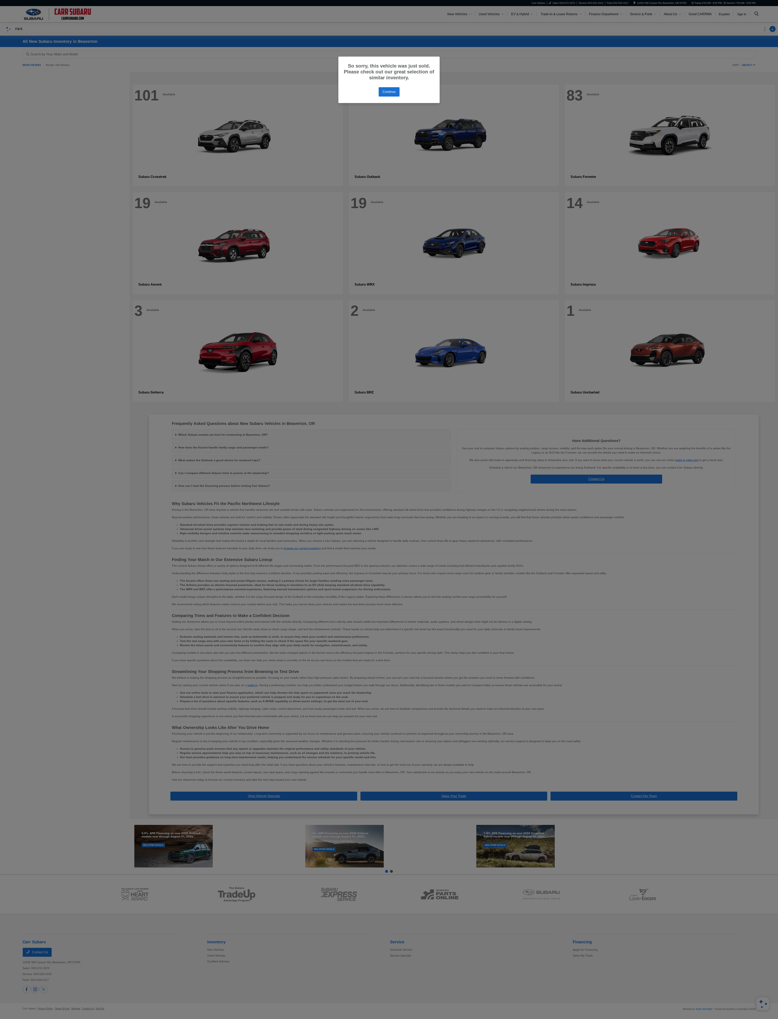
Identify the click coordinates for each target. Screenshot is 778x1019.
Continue (389, 92)
